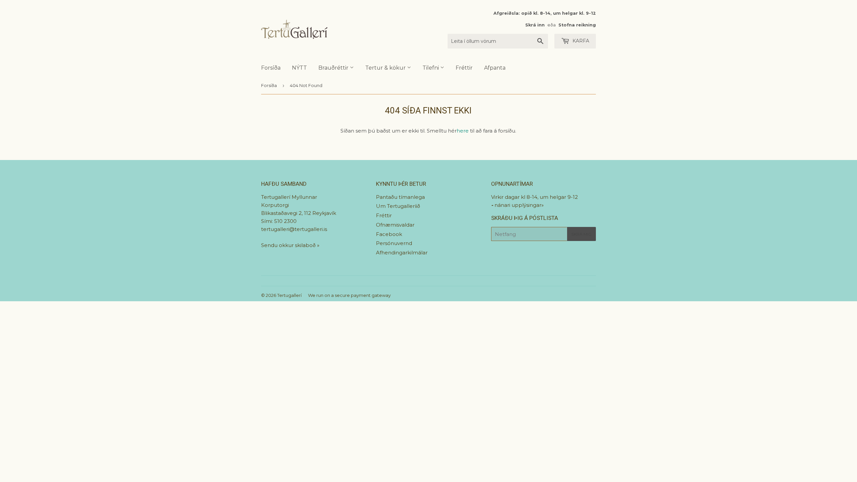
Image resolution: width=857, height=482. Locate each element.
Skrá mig (581, 234)
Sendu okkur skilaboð (289, 245)
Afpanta (494, 68)
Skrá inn (535, 24)
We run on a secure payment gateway (349, 295)
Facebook (389, 234)
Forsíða (271, 68)
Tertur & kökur (386, 68)
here (463, 131)
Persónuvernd (394, 243)
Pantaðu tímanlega (400, 197)
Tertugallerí (289, 295)
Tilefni (431, 68)
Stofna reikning (577, 24)
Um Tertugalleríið (398, 206)
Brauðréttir (334, 68)
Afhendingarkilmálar (401, 252)
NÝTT (299, 68)
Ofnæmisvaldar (395, 225)
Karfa (580, 41)
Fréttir (464, 68)
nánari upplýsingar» (519, 205)
